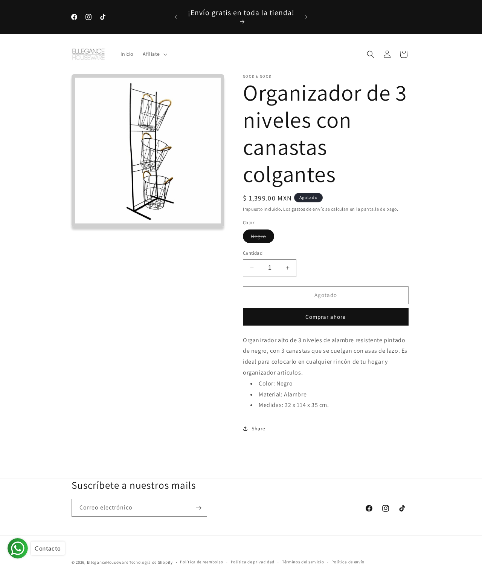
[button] (154, 54)
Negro (262, 238)
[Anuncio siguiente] (306, 17)
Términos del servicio (303, 561)
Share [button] (258, 428)
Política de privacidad (253, 561)
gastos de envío (308, 209)
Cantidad (252, 253)
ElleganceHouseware (107, 562)
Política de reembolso (201, 561)
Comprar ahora (325, 316)
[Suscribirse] (198, 508)
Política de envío (348, 561)
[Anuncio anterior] (176, 17)
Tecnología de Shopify (151, 562)
